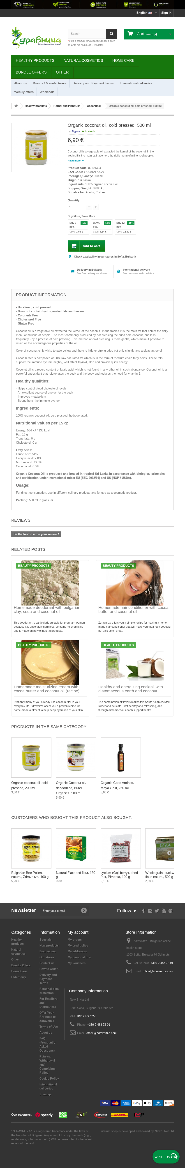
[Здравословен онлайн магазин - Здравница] (36, 37)
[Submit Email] (83, 911)
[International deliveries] (92, 4)
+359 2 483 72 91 (161, 963)
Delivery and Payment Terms (93, 83)
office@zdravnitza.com (158, 971)
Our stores (46, 957)
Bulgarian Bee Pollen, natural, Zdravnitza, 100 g (30, 875)
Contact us (46, 963)
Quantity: (74, 200)
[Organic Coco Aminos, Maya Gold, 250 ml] (121, 757)
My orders (75, 939)
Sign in (166, 12)
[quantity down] (96, 207)
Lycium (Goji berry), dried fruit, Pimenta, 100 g (119, 875)
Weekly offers (24, 92)
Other (62, 72)
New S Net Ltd (164, 1131)
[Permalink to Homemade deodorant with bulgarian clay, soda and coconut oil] (50, 583)
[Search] (111, 34)
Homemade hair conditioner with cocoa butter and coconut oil (133, 609)
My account (78, 932)
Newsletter (23, 910)
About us (20, 83)
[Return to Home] (16, 106)
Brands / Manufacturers (50, 83)
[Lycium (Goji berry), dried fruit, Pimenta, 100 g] (121, 848)
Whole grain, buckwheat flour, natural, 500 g (162, 875)
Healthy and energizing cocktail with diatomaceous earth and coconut (130, 689)
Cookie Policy (49, 1078)
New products (49, 945)
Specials (45, 939)
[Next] (169, 852)
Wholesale (47, 92)
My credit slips (78, 945)
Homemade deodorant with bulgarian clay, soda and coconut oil (47, 609)
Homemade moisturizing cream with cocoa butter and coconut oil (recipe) (46, 689)
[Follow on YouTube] (164, 910)
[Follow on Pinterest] (170, 910)
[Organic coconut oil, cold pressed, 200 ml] (31, 757)
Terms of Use (48, 1026)
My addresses (77, 951)
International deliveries (136, 83)
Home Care (123, 60)
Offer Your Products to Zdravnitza (47, 1017)
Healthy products (35, 60)
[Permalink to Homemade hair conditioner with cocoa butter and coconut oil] (134, 583)
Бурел (76, 131)
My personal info (79, 957)
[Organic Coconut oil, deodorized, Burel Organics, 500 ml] (76, 757)
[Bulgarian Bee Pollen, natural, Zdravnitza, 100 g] (31, 848)
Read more (74, 160)
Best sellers (47, 951)
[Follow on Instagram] (150, 910)
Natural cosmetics (83, 60)
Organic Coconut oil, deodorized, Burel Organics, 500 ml (71, 788)
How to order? (49, 969)
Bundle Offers (31, 72)
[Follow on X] (157, 910)
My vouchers (77, 963)
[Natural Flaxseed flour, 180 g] (76, 848)
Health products (118, 645)
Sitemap (45, 1094)
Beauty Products (33, 565)
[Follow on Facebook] (143, 910)
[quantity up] (89, 207)
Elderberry (18, 977)
